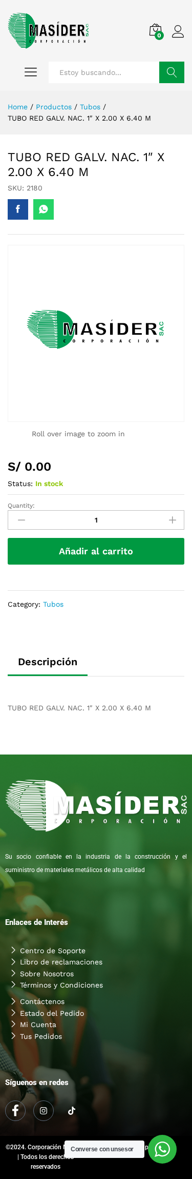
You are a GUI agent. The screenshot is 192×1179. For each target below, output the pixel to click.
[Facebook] (15, 1110)
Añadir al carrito (96, 551)
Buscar (171, 72)
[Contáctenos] (96, 1001)
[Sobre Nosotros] (96, 973)
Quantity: (21, 505)
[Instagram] (43, 1110)
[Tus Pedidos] (96, 1036)
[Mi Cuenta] (96, 1024)
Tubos (53, 604)
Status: (20, 483)
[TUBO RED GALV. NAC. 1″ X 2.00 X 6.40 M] (18, 209)
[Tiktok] (71, 1111)
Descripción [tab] (47, 661)
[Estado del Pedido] (96, 1013)
